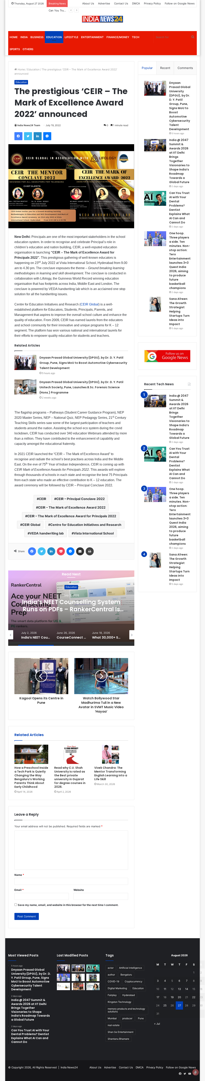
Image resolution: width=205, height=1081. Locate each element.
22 (193, 997)
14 (186, 989)
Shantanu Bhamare (118, 1038)
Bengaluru (126, 974)
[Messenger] (47, 136)
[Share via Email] (80, 551)
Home (14, 37)
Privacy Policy (152, 3)
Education (54, 37)
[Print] (90, 551)
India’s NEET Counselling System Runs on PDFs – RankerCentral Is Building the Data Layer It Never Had (71, 613)
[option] (71, 606)
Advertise (104, 3)
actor (111, 967)
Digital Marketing (117, 988)
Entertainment (92, 37)
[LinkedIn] (38, 136)
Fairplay (112, 995)
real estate (114, 1025)
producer (127, 1018)
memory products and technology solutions (126, 1010)
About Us (88, 3)
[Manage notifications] (195, 1072)
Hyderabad (128, 995)
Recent (165, 68)
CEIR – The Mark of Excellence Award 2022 (72, 507)
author (111, 974)
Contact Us (121, 3)
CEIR (42, 499)
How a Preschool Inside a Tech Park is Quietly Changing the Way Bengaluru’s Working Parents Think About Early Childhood (31, 777)
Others (28, 49)
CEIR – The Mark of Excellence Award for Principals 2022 (71, 516)
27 (179, 1005)
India (24, 37)
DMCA (136, 3)
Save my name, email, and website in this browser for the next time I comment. (68, 905)
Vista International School (94, 533)
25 (165, 1005)
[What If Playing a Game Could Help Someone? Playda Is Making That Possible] (63, 986)
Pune (141, 1018)
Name (19, 874)
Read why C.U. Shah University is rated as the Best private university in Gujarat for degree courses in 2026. (69, 777)
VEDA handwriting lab (47, 533)
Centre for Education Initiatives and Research (85, 525)
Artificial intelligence (130, 967)
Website (78, 889)
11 (165, 989)
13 (179, 989)
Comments (185, 68)
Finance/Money (118, 37)
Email (19, 889)
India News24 (69, 1067)
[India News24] (102, 19)
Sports (15, 49)
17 (158, 997)
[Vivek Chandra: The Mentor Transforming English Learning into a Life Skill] (111, 754)
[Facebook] (18, 136)
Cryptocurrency (133, 981)
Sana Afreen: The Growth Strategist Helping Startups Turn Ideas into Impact (179, 311)
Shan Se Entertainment (120, 1031)
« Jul (157, 1023)
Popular (147, 68)
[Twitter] (28, 136)
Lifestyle (71, 37)
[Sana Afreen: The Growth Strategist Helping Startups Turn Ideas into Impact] (155, 304)
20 (179, 997)
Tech (135, 37)
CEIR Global (89, 304)
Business (36, 37)
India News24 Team (28, 125)
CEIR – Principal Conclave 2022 (80, 499)
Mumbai (112, 1018)
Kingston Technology (119, 1001)
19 (172, 997)
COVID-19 (113, 981)
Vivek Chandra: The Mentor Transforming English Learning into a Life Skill (110, 773)
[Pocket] (61, 551)
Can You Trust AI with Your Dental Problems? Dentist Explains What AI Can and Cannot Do (179, 463)
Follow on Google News (180, 3)
